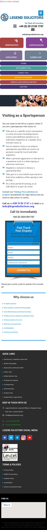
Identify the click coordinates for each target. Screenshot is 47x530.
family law (36, 57)
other (23, 63)
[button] (40, 13)
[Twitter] (10, 437)
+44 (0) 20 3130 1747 (31, 26)
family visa (23, 73)
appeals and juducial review (23, 82)
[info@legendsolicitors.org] (33, 29)
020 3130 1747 (21, 203)
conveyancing (36, 45)
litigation (11, 57)
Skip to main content (9, 1)
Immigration (11, 45)
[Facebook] (4, 437)
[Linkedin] (17, 437)
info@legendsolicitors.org (32, 34)
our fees (23, 87)
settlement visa (23, 68)
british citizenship (23, 77)
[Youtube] (29, 437)
